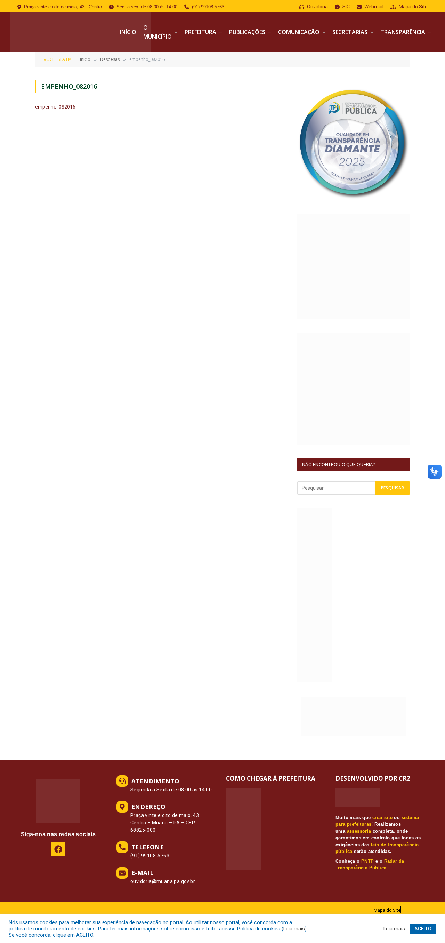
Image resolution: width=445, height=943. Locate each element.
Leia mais (294, 929)
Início (128, 32)
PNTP (367, 861)
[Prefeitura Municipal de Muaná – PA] (80, 32)
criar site (382, 817)
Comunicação (298, 32)
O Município (157, 32)
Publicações (247, 32)
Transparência (402, 32)
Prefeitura (200, 32)
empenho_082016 (55, 106)
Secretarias (349, 32)
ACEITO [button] (422, 929)
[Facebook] (58, 849)
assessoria (359, 831)
